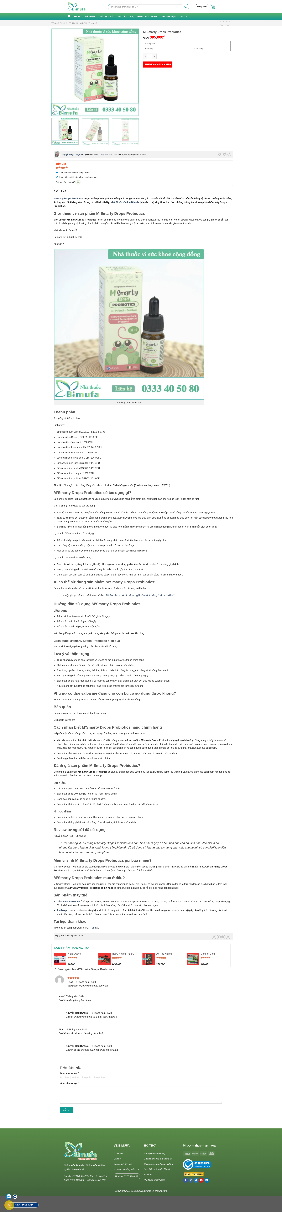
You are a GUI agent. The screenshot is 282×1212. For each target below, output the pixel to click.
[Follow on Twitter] (196, 1180)
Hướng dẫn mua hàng (154, 1153)
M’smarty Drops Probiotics (68, 198)
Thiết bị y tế (105, 16)
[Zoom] (55, 112)
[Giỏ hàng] (212, 7)
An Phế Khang (164, 954)
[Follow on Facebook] (185, 1180)
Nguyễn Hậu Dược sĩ (72, 154)
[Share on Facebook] (222, 154)
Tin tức (183, 16)
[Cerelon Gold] (193, 959)
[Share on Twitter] (218, 154)
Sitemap (148, 1174)
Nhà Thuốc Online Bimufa (124, 202)
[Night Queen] (60, 959)
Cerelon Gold (208, 954)
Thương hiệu (168, 16)
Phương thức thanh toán (200, 1145)
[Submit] (185, 6)
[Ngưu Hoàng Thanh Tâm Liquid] (104, 959)
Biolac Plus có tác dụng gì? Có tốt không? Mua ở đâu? (140, 595)
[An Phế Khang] (148, 959)
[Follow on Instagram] (190, 1180)
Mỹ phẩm (90, 16)
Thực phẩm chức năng (143, 16)
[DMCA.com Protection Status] (193, 1174)
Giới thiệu (118, 1153)
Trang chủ (58, 23)
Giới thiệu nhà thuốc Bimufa (157, 1169)
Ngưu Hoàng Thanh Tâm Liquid (122, 954)
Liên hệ (117, 1158)
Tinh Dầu (121, 16)
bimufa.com (161, 1191)
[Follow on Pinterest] (201, 1180)
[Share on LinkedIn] (229, 154)
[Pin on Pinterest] (226, 154)
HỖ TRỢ (150, 1145)
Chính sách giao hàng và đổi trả (159, 1164)
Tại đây (94, 927)
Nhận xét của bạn (69, 1083)
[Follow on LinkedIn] (206, 1180)
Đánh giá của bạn (69, 1073)
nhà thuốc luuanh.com (154, 1180)
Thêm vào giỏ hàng (158, 64)
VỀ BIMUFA (122, 1145)
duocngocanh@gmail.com (126, 1169)
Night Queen (74, 954)
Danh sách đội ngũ (123, 1164)
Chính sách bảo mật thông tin (158, 1158)
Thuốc (77, 16)
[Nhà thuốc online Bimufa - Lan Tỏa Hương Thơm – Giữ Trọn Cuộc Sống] (76, 6)
